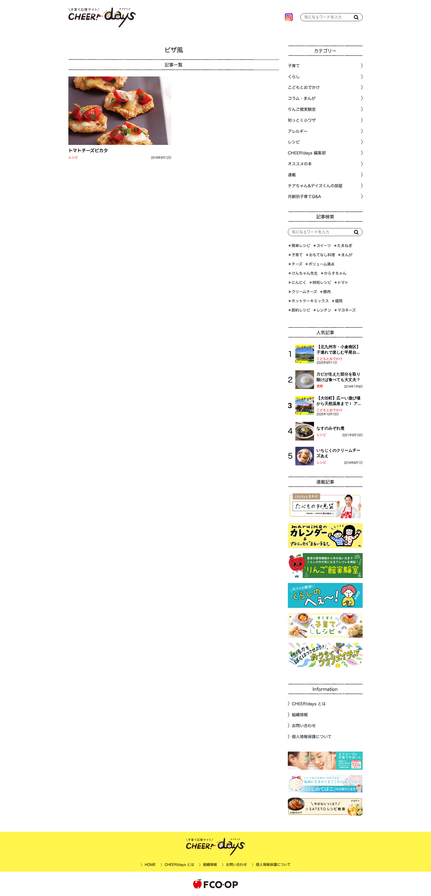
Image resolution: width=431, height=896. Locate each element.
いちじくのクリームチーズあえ (338, 453)
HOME (149, 864)
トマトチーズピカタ (88, 150)
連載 (292, 175)
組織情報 (300, 715)
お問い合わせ (304, 726)
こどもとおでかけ (329, 359)
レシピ (73, 157)
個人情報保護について (311, 737)
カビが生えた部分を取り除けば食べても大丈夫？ (338, 377)
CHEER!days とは (309, 704)
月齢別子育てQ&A (304, 196)
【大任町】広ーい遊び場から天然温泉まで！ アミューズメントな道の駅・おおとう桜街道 (339, 401)
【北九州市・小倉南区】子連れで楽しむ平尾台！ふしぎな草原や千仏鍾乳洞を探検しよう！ (338, 350)
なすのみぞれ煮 (330, 428)
